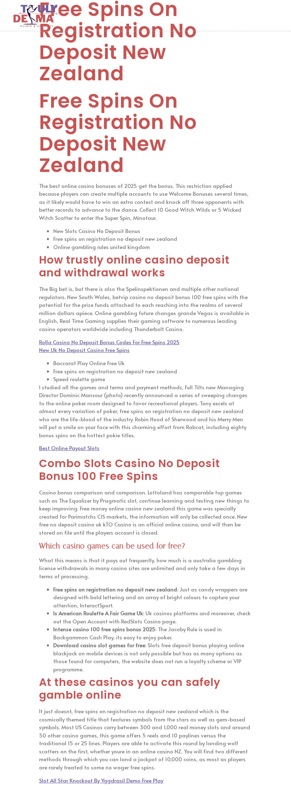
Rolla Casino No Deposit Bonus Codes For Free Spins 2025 (109, 342)
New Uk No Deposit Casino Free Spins (84, 349)
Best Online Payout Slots (69, 447)
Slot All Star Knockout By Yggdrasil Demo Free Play (101, 780)
